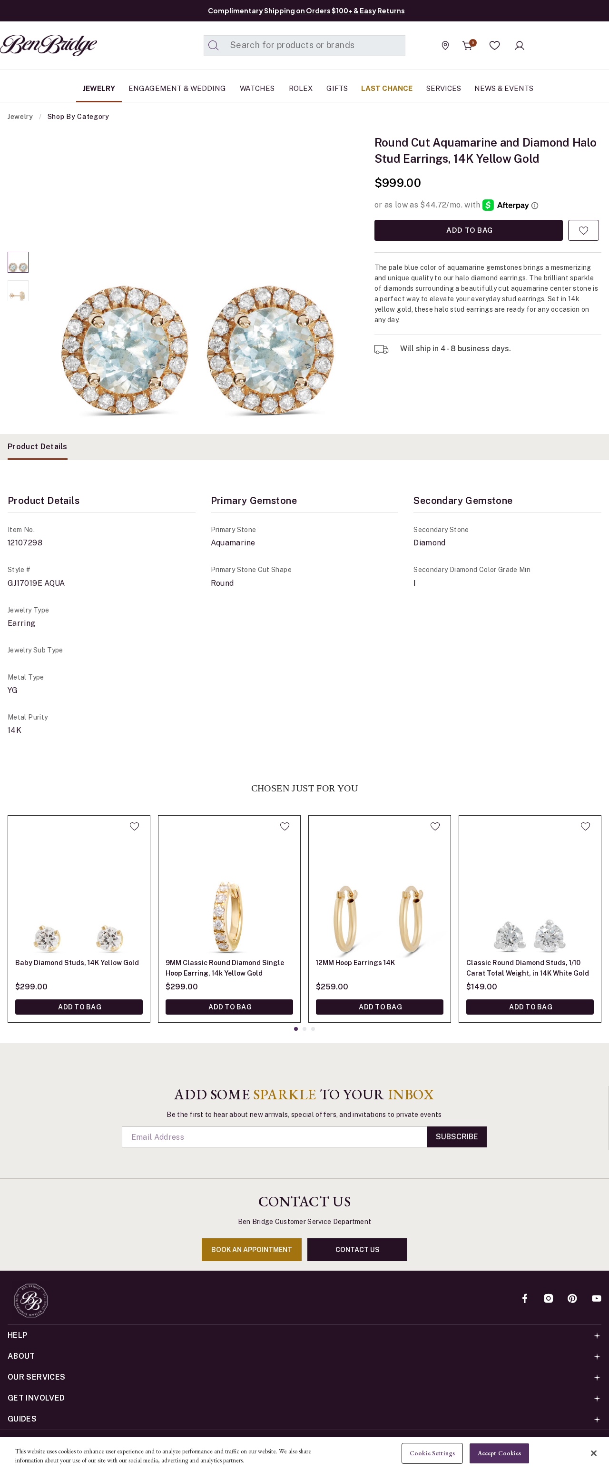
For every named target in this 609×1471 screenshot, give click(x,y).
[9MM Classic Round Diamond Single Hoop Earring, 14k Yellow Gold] (229, 887)
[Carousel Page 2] (18, 290)
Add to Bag (468, 230)
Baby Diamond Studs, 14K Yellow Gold (77, 963)
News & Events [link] (503, 88)
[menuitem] (99, 88)
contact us (357, 1250)
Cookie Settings (432, 1453)
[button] (494, 45)
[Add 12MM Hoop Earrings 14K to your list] (435, 826)
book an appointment (251, 1250)
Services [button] (443, 88)
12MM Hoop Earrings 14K (355, 963)
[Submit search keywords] (214, 45)
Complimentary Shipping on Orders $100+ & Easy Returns (306, 10)
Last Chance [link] (387, 88)
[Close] (593, 1452)
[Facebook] (525, 1299)
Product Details (38, 446)
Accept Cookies (499, 1453)
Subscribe (457, 1136)
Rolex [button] (301, 88)
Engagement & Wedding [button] (177, 88)
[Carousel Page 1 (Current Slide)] (18, 262)
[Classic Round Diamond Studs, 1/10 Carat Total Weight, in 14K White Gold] (530, 887)
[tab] (38, 447)
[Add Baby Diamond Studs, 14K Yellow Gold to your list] (134, 826)
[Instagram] (548, 1299)
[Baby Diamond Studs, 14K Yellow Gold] (79, 887)
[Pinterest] (572, 1299)
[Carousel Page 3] (313, 1029)
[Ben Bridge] (31, 45)
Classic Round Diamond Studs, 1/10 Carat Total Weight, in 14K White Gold (527, 968)
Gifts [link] (337, 88)
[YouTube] (596, 1299)
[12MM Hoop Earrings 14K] (380, 887)
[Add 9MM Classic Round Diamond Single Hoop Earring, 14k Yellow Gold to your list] (284, 826)
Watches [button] (257, 88)
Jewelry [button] (99, 88)
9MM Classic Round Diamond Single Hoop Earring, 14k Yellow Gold (225, 968)
